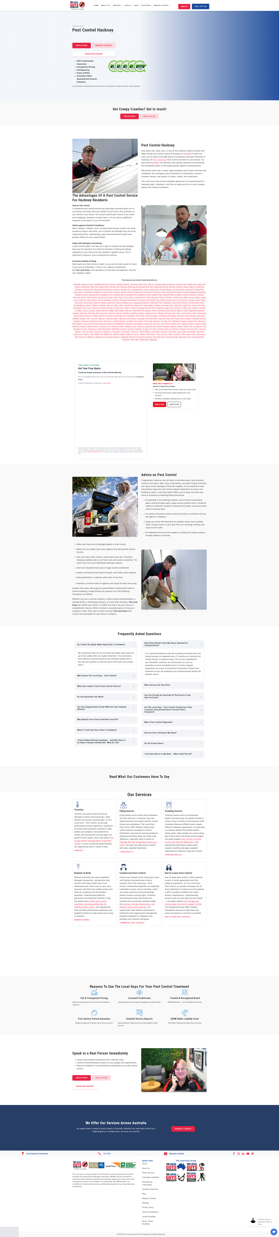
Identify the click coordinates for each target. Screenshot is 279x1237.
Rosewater (138, 324)
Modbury (127, 313)
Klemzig (141, 308)
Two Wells (156, 332)
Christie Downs (179, 289)
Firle (126, 297)
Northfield (163, 316)
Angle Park (192, 284)
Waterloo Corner (132, 334)
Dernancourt (137, 292)
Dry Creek (162, 292)
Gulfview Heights (100, 303)
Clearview (189, 289)
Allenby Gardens (168, 284)
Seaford (173, 326)
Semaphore (92, 329)
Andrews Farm (181, 284)
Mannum (129, 311)
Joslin (194, 305)
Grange (191, 300)
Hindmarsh (129, 305)
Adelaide (76, 284)
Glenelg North (132, 300)
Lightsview (186, 308)
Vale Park (200, 332)
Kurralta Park (150, 308)
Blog (136, 5)
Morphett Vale (170, 313)
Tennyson (98, 332)
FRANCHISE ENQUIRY (94, 54)
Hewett (88, 305)
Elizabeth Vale (156, 295)
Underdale (172, 332)
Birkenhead (140, 287)
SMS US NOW (81, 45)
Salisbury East (200, 324)
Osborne (101, 318)
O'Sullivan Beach (111, 318)
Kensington (77, 308)
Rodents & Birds (81, 920)
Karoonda (201, 305)
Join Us (127, 5)
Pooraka (164, 321)
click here (106, 383)
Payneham (108, 321)
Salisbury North (93, 326)
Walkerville (108, 334)
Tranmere (134, 332)
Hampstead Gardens (141, 303)
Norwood (180, 316)
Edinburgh (202, 292)
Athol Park (95, 287)
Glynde (163, 300)
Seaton (179, 326)
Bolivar (165, 287)
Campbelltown (137, 289)
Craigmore (97, 292)
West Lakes (201, 334)
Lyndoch (92, 311)
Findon (120, 297)
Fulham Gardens (152, 297)
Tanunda (202, 329)
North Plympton (152, 316)
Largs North (168, 308)
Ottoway (122, 318)
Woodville (126, 340)
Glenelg (142, 300)
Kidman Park (118, 308)
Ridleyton (129, 324)
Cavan (146, 289)
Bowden (172, 287)
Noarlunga (118, 316)
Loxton (85, 311)
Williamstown (100, 337)
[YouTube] (249, 1153)
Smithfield (115, 329)
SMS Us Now (159, 404)
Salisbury (140, 326)
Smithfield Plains (104, 329)
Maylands (192, 311)
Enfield (185, 295)
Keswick (109, 308)
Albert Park (142, 284)
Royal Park (165, 324)
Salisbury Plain (117, 326)
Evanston (76, 297)
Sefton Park (187, 326)
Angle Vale (201, 284)
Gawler (197, 297)
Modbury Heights (138, 313)
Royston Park (175, 324)
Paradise (188, 318)
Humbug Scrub (167, 305)
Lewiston (177, 308)
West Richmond (81, 337)
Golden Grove (172, 300)
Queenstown (192, 321)
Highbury (95, 305)
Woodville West (198, 337)
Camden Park (125, 289)
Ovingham (141, 318)
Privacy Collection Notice (95, 452)
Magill (111, 311)
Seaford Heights (163, 326)
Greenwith (89, 303)
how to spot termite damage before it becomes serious (93, 841)
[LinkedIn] (244, 1153)
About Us (105, 5)
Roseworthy (147, 324)
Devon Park (147, 292)
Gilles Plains (92, 300)
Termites (78, 850)
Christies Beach (166, 289)
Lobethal (194, 308)
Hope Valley (147, 305)
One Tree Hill (92, 318)
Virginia (86, 334)
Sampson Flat (150, 326)
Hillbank (103, 305)
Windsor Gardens (113, 337)
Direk (155, 292)
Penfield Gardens (119, 321)
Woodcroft (133, 337)
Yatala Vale (144, 340)
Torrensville (125, 332)
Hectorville (176, 303)
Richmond (111, 324)
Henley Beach (79, 305)
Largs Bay (159, 308)
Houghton (157, 305)
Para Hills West (151, 318)
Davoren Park (126, 292)
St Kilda (160, 329)
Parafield (76, 321)
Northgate (172, 316)
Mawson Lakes (182, 311)
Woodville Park (172, 337)
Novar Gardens (190, 316)
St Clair (153, 329)
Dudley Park (171, 292)
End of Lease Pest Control (177, 917)
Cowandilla (87, 292)
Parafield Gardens (199, 318)
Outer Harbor (131, 318)
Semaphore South (80, 329)
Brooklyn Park (88, 289)
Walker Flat (98, 334)
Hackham (111, 303)
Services (116, 5)
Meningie (91, 313)
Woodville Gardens (145, 337)
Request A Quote (161, 5)
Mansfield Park (139, 311)
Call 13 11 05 (174, 404)
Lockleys (202, 308)
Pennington (138, 321)
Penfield (130, 321)
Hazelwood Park (156, 303)
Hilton (121, 305)
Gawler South (188, 297)
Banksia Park (104, 287)
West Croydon (162, 334)
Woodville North (159, 337)
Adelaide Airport (87, 284)
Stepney (183, 329)
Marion (154, 311)
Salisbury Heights (79, 326)
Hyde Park (178, 305)
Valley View (77, 334)
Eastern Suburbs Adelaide (187, 292)
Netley (95, 316)
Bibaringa (131, 287)
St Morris (167, 329)
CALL (101, 1078)
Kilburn (127, 308)
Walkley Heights (119, 334)
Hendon (184, 303)
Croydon (116, 292)
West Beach (151, 334)
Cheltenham (154, 289)
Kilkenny (134, 308)
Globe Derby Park (152, 300)
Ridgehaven (120, 324)
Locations (145, 5)
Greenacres (79, 303)
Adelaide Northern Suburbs (105, 284)
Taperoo (78, 332)
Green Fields (200, 300)
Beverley (123, 287)
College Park (199, 289)
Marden (148, 311)
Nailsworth (88, 316)
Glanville (115, 300)
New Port (102, 316)
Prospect (183, 321)
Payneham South (96, 321)
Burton (109, 289)
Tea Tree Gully (87, 332)
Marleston (162, 311)
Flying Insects (126, 852)
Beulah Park (114, 287)
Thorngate (116, 332)
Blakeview (158, 287)
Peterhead (148, 321)
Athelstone (86, 287)
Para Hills (161, 318)
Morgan (161, 313)
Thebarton (107, 332)
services (155, 163)
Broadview (200, 287)
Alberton (151, 284)
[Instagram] (239, 1153)
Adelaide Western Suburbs (127, 284)
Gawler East (178, 297)
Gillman (101, 300)
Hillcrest (110, 305)
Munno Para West (199, 313)
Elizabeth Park (131, 295)
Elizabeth (178, 295)
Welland (143, 334)
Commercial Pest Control (132, 923)
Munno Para (78, 316)
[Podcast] (253, 1153)
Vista (92, 334)
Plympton (156, 321)
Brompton (79, 289)
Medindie (83, 313)
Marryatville (171, 311)
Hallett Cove (127, 303)
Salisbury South (130, 326)
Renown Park (93, 324)
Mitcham (119, 313)
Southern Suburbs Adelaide (131, 329)
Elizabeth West (168, 295)
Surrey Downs (192, 329)
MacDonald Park (102, 311)
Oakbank (76, 318)
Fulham (162, 297)
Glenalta (123, 300)
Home (96, 5)
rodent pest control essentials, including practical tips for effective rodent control (90, 904)
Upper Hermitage (189, 332)
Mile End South (102, 313)
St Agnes (146, 329)
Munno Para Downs (184, 313)
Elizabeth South (144, 295)
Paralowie (85, 321)
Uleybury (164, 332)
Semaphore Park (199, 326)
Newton (110, 316)
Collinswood (78, 292)
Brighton (191, 287)
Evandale (200, 295)
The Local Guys (160, 160)
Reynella (102, 324)
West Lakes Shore (189, 334)
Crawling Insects (173, 855)
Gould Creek (183, 300)
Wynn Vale (135, 340)
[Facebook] (234, 1153)
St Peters (175, 329)
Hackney (187, 154)
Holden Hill (138, 305)
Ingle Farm (187, 305)
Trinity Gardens (145, 332)
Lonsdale (78, 311)
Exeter (83, 297)
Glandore (107, 300)
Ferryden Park (111, 297)
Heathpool (167, 303)
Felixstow (101, 297)
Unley (179, 332)
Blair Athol (150, 287)
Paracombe (179, 318)
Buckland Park (100, 289)
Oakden (83, 318)
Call (149, 116)
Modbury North (151, 313)
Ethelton (192, 295)
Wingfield (124, 337)
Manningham (120, 311)
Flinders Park (140, 297)
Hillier (116, 305)
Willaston (91, 337)
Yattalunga (153, 340)
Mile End (112, 313)
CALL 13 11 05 (201, 6)
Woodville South (185, 337)
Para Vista (170, 318)
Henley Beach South (196, 303)
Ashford (78, 287)
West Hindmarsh (174, 334)
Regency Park (82, 324)
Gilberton (82, 300)
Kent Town (87, 308)
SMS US (184, 6)
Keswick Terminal (98, 308)
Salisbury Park (105, 326)
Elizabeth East (94, 295)
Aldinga (158, 284)
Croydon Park (107, 292)
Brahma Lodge (182, 287)
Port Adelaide (173, 321)
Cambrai (116, 289)
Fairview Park (92, 297)
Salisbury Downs (187, 324)
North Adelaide (129, 316)
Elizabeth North (120, 295)
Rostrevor (156, 324)
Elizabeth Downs (81, 295)
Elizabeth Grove (106, 295)
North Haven (140, 316)
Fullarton (169, 297)
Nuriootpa (201, 316)
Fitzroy (131, 297)
